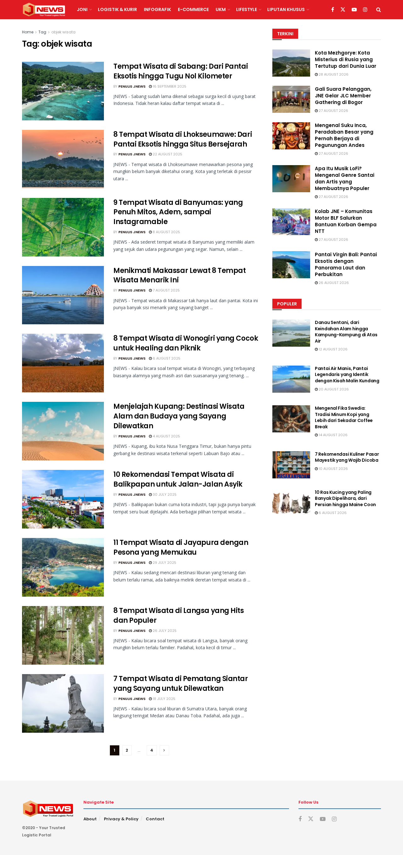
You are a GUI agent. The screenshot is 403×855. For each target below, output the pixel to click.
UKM (221, 9)
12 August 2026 (333, 349)
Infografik (157, 9)
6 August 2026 (332, 513)
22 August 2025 (167, 154)
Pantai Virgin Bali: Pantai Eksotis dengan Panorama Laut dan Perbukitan (346, 264)
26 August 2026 (333, 282)
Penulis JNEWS (131, 86)
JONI (82, 9)
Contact (155, 819)
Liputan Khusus (286, 9)
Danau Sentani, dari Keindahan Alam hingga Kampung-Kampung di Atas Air (346, 331)
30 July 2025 (164, 494)
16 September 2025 (169, 86)
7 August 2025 (166, 290)
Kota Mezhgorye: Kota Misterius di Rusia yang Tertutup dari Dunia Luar (345, 59)
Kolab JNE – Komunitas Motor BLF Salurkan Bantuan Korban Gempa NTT (346, 221)
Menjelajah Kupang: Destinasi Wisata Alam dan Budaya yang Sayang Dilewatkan (179, 416)
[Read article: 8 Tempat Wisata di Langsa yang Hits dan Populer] (63, 635)
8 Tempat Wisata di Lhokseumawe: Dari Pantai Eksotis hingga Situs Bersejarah (182, 139)
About (90, 819)
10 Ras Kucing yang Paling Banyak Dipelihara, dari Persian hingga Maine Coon (345, 498)
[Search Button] (378, 9)
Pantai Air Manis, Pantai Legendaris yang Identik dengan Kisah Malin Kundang (347, 374)
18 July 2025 (163, 698)
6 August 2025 (166, 358)
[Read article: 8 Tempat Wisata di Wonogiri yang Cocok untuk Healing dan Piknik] (63, 363)
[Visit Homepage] (44, 10)
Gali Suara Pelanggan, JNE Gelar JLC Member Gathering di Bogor (343, 96)
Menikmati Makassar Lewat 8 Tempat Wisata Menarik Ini (179, 275)
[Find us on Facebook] (332, 10)
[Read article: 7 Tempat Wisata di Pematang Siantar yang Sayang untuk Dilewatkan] (63, 703)
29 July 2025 (164, 562)
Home (27, 32)
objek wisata (63, 32)
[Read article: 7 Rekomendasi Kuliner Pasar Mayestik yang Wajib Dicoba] (291, 464)
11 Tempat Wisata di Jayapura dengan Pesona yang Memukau (180, 547)
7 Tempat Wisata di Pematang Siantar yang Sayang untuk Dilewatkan (180, 683)
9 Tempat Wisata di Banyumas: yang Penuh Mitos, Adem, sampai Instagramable (178, 212)
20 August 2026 (333, 389)
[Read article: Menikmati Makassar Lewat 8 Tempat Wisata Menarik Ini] (63, 295)
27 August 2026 (333, 110)
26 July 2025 (164, 630)
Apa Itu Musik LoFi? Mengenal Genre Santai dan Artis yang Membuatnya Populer (344, 178)
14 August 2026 (333, 435)
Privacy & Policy (121, 819)
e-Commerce (193, 9)
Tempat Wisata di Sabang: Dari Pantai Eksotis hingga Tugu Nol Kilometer (180, 71)
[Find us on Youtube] (354, 10)
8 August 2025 (166, 231)
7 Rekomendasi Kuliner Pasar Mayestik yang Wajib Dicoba (347, 457)
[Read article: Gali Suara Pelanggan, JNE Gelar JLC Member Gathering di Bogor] (291, 99)
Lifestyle (246, 9)
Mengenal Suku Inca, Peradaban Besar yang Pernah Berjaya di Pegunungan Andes (344, 135)
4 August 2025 (166, 436)
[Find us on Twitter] (342, 10)
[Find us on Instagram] (365, 10)
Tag (42, 32)
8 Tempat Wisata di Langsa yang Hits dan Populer (178, 615)
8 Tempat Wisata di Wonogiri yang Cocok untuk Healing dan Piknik (185, 343)
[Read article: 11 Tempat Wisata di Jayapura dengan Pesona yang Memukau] (63, 567)
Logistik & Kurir (117, 9)
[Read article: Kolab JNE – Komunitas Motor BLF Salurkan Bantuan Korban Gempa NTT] (291, 221)
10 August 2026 (333, 468)
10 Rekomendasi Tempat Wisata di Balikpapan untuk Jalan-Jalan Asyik (177, 479)
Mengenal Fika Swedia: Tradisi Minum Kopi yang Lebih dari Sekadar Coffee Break (344, 417)
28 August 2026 (333, 74)
